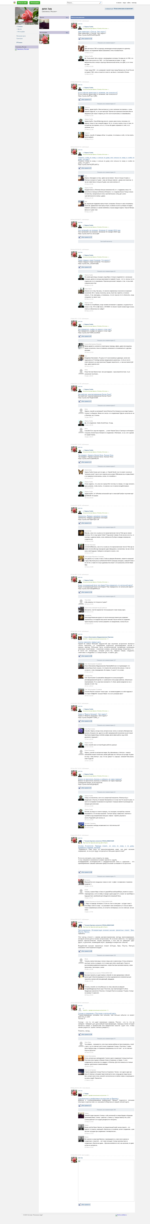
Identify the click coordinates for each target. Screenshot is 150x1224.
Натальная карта (21, 36)
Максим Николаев (90, 545)
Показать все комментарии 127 (106, 660)
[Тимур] (81, 1115)
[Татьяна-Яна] (81, 678)
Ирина (86, 1125)
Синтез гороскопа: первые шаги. (89, 642)
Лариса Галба (88, 26)
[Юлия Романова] (81, 752)
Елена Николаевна (90, 1056)
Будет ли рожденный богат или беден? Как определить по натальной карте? (105, 585)
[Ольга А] (81, 109)
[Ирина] (81, 1127)
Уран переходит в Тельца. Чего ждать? (92, 31)
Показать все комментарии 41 (106, 596)
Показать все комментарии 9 (106, 405)
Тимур (86, 1093)
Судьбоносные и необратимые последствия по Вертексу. (98, 1098)
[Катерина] (81, 882)
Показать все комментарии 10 (106, 792)
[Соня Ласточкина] (81, 731)
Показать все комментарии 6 (106, 466)
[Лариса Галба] (81, 58)
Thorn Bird (88, 600)
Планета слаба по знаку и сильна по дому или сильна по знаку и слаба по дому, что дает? (106, 158)
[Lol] (81, 987)
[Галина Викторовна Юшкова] (81, 346)
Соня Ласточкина (90, 729)
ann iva (80, 23)
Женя (86, 959)
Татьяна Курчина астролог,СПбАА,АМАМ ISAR (99, 841)
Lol (85, 984)
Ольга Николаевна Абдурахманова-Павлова (98, 637)
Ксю (86, 356)
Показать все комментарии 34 (106, 527)
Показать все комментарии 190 (106, 1109)
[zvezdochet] (81, 533)
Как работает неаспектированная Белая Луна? (94, 394)
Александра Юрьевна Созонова (94, 556)
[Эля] (81, 178)
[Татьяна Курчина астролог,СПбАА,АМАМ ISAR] (81, 904)
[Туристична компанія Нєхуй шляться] (81, 610)
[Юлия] (81, 892)
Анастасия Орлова (90, 1070)
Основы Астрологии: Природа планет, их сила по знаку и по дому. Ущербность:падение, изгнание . (106, 847)
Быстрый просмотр (106, 241)
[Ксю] (81, 358)
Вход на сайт (22, 3)
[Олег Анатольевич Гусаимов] (81, 666)
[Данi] (81, 48)
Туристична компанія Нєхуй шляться (96, 607)
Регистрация (35, 3)
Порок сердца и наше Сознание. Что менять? (94, 260)
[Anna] (81, 372)
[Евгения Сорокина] (81, 825)
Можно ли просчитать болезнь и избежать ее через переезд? (100, 779)
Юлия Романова (89, 750)
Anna (86, 369)
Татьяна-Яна (88, 675)
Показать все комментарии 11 (106, 340)
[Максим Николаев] (81, 547)
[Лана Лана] (81, 1044)
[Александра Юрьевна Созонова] (81, 559)
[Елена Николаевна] (81, 1058)
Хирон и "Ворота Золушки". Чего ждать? (92, 714)
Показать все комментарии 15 (106, 172)
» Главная (19, 26)
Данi (86, 46)
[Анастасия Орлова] (81, 1072)
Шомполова (88, 470)
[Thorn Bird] (81, 602)
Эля (86, 176)
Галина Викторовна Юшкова (93, 344)
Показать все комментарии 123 (106, 955)
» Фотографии (21, 31)
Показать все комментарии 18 (106, 271)
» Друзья (19, 29)
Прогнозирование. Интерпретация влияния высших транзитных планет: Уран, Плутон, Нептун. (106, 931)
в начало (118, 3)
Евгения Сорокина (90, 823)
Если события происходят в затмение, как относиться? (98, 92)
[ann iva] (74, 26)
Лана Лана (88, 1042)
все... (67, 17)
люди (124, 3)
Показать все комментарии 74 (106, 876)
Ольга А (87, 107)
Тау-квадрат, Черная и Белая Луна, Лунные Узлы (95, 455)
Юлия (86, 889)
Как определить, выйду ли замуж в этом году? (95, 329)
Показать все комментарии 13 (106, 103)
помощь (134, 3)
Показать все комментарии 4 (106, 43)
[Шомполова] (81, 472)
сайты (128, 3)
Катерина (87, 880)
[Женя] (81, 961)
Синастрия (19, 38)
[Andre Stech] (81, 291)
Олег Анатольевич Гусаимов (93, 664)
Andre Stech (88, 288)
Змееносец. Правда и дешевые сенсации (92, 516)
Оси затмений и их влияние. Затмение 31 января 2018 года (99, 230)
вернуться (119, 9)
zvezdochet (88, 531)
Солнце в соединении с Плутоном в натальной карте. (97, 1013)
